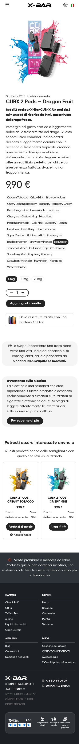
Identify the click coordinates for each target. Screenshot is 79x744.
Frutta (46, 602)
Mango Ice (56, 260)
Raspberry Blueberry (40, 254)
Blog (8, 646)
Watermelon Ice (16, 267)
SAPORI (46, 595)
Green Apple (37, 210)
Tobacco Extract (17, 248)
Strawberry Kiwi (16, 254)
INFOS (45, 639)
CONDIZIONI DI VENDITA (56, 651)
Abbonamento (22, 535)
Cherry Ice (13, 216)
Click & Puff (12, 602)
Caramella (48, 613)
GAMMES (10, 595)
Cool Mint (37, 222)
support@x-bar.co (58, 686)
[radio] (11, 279)
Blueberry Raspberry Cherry (55, 203)
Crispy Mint (36, 197)
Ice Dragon (60, 241)
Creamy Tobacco (17, 197)
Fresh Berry (27, 229)
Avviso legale (50, 657)
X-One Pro (11, 613)
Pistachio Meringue (18, 222)
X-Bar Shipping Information (58, 662)
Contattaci (12, 651)
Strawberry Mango (40, 241)
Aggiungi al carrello (25, 303)
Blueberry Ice (54, 235)
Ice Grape (35, 248)
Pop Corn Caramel (54, 248)
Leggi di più (58, 526)
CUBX (8, 608)
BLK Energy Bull (35, 235)
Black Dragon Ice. (17, 210)
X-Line (9, 619)
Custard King (29, 216)
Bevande (47, 608)
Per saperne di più (25, 420)
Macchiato (45, 216)
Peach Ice (53, 210)
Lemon (63, 222)
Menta (46, 619)
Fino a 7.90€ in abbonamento (29, 96)
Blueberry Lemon (17, 241)
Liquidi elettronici (15, 624)
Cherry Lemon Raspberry (21, 203)
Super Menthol (15, 235)
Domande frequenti (17, 657)
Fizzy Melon (40, 260)
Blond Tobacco (46, 229)
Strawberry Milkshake (19, 260)
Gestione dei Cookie (54, 646)
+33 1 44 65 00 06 (56, 681)
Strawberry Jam (55, 197)
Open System (13, 630)
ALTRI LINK (11, 639)
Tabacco (47, 624)
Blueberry (50, 222)
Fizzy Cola (13, 229)
